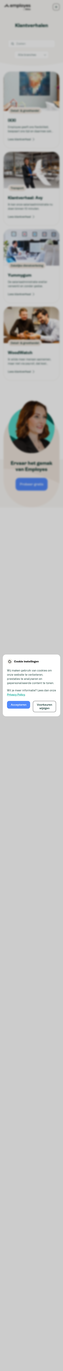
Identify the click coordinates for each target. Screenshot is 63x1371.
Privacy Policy (16, 694)
